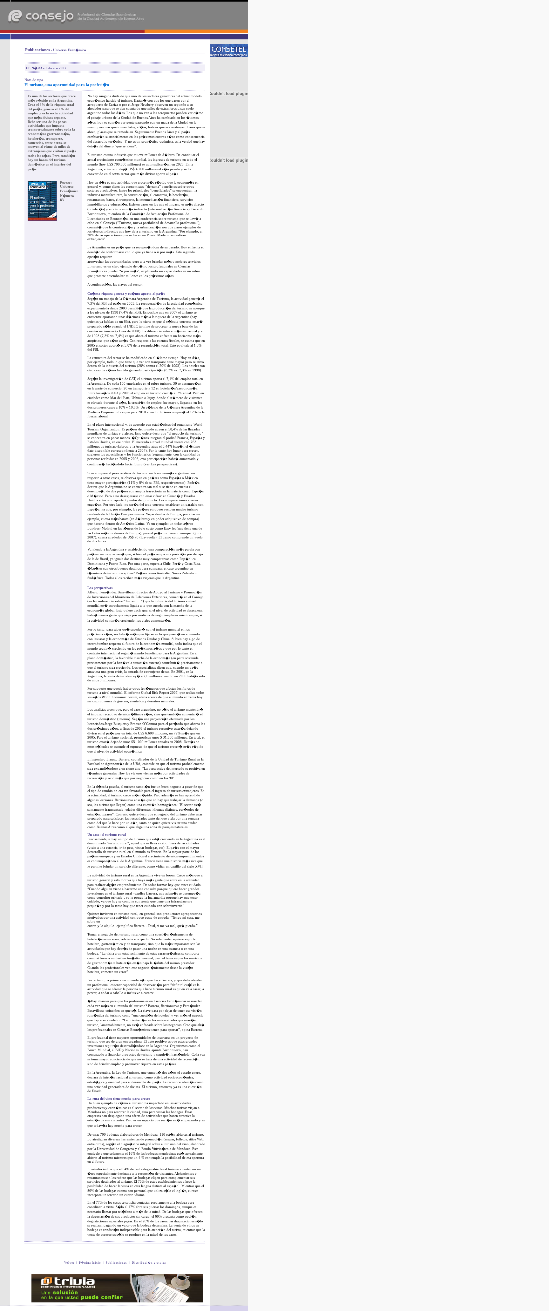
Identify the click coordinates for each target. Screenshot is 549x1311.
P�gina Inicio (90, 1262)
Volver (69, 1262)
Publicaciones (116, 1262)
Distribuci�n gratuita (149, 1262)
